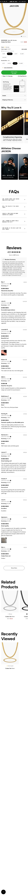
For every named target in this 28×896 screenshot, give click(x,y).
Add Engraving (8, 67)
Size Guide (24, 49)
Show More (14, 568)
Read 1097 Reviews (12, 40)
